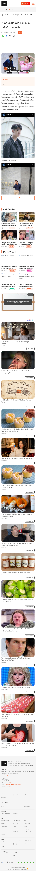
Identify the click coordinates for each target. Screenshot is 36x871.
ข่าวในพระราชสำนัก (5, 820)
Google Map (4, 775)
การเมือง (3, 823)
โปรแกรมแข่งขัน (16, 841)
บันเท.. (12, 228)
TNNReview (27, 853)
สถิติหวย (15, 856)
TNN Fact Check (17, 829)
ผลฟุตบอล (3, 841)
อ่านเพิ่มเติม (18, 198)
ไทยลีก (2, 847)
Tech (2, 807)
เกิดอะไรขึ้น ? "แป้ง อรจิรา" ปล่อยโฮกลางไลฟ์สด (26, 243)
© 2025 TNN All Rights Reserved (17, 869)
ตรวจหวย (3, 856)
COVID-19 (15, 832)
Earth (12, 289)
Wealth (15, 804)
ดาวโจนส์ (3, 832)
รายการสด (3, 795)
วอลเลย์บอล (4, 844)
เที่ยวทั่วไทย (15, 853)
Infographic (27, 829)
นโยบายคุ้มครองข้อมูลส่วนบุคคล (18, 867)
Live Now (26, 4)
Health (26, 804)
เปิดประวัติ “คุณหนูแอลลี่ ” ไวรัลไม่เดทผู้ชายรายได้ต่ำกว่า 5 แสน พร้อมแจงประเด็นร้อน (26, 286)
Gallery (3, 835)
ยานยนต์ (3, 829)
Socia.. (29, 289)
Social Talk (27, 823)
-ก (6, 10)
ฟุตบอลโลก (26, 844)
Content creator (5, 813)
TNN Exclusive (16, 820)
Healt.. (29, 270)
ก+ (12, 9)
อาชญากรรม (4, 826)
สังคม (25, 820)
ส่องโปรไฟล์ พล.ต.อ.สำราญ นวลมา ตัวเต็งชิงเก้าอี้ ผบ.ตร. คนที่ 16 (9, 267)
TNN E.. (12, 270)
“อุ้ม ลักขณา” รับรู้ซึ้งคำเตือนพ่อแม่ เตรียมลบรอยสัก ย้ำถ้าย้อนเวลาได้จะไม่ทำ (9, 224)
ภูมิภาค (25, 826)
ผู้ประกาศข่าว (27, 795)
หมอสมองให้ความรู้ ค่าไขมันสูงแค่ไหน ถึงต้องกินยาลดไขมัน (26, 267)
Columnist (15, 813)
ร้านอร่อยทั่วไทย (5, 853)
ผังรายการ (3, 798)
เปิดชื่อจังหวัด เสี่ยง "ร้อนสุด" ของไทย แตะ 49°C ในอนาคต (9, 286)
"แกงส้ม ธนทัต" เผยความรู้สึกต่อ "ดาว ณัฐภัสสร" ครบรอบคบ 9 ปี (8, 243)
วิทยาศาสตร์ (15, 823)
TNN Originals (28, 807)
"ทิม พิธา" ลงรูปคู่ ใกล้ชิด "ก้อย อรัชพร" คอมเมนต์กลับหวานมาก (26, 224)
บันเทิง (6, 15)
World (3, 804)
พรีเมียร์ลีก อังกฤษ (28, 841)
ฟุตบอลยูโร (15, 844)
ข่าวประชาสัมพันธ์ (28, 832)
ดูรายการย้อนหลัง (17, 795)
